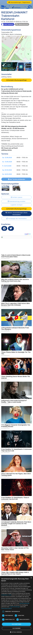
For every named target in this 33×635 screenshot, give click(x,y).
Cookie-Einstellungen (14, 606)
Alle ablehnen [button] (16, 628)
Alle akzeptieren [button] (16, 624)
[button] (16, 632)
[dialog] (16, 605)
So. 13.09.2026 (7, 162)
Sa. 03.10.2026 (7, 170)
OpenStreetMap (16, 61)
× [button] (31, 578)
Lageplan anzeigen (16, 205)
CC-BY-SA (28, 61)
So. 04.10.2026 (7, 174)
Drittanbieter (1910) (6, 595)
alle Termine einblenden (17, 179)
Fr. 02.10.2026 (6, 166)
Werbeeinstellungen (24, 603)
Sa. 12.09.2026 (7, 157)
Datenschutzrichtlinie (6, 608)
